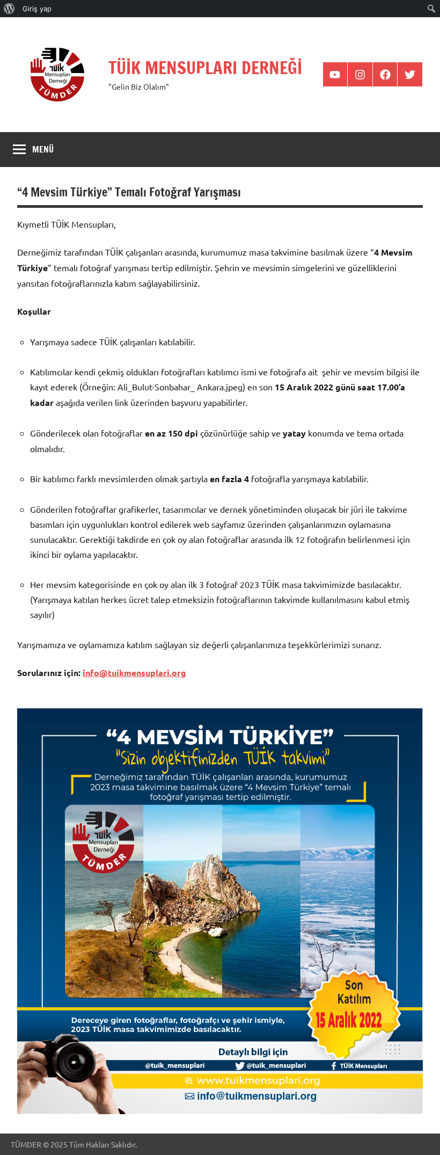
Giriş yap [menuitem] (37, 8)
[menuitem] (9, 8)
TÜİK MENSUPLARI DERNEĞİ (205, 67)
